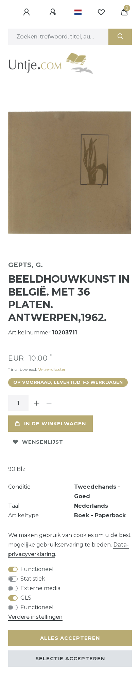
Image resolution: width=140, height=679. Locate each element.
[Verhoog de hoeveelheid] (37, 403)
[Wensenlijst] (101, 12)
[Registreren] (53, 12)
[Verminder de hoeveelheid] (49, 403)
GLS (25, 598)
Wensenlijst (42, 442)
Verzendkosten (52, 369)
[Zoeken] (120, 37)
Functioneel (37, 569)
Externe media (40, 588)
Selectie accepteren (70, 659)
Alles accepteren (70, 638)
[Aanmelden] (27, 12)
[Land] (78, 12)
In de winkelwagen (55, 424)
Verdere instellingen (35, 617)
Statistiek (32, 578)
